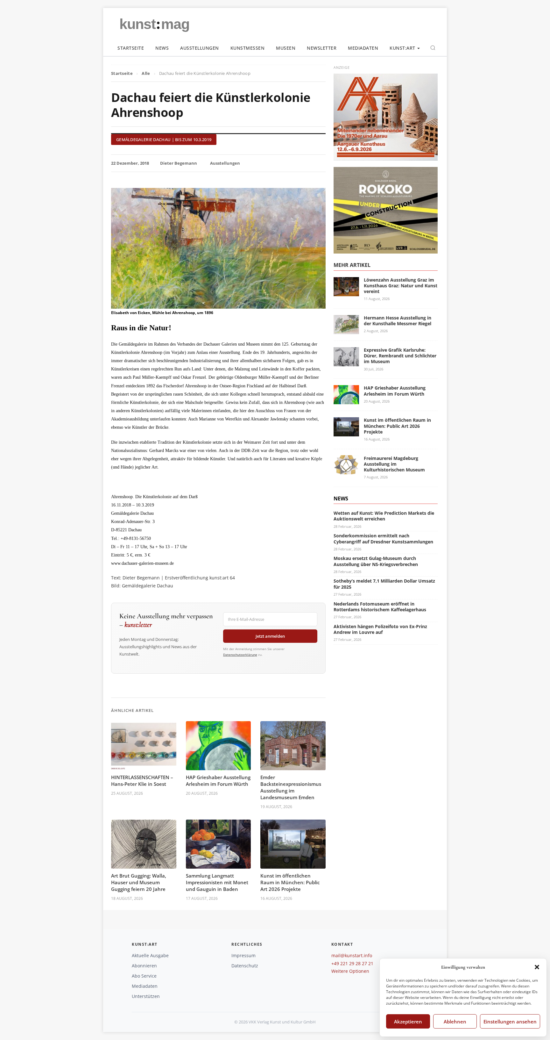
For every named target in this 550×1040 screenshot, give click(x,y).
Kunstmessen (247, 48)
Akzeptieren (408, 1021)
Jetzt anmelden (270, 636)
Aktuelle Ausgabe (150, 955)
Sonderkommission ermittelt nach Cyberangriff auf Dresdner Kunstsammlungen (383, 538)
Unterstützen (146, 996)
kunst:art (402, 48)
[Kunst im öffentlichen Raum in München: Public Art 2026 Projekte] (346, 432)
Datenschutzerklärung (240, 654)
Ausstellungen (199, 48)
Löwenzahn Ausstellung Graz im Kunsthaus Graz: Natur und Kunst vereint (400, 285)
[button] (537, 967)
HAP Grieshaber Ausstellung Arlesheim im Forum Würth (218, 780)
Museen (285, 48)
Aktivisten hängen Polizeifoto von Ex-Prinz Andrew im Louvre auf (380, 629)
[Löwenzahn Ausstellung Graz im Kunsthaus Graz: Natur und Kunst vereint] (346, 292)
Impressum (243, 955)
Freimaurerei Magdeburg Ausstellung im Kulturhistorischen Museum (394, 463)
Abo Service (144, 976)
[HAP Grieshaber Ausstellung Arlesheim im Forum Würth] (346, 400)
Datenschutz (244, 966)
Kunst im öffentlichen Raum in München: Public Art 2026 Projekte (290, 882)
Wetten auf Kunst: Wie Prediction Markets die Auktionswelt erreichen (384, 516)
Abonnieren (144, 966)
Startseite (130, 48)
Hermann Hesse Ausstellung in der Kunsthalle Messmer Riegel (397, 320)
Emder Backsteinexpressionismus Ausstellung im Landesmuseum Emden (290, 787)
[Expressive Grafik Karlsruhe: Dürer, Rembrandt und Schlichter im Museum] (346, 362)
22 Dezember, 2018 (130, 163)
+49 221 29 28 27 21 (352, 963)
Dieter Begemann (178, 163)
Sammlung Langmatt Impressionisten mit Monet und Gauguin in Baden (217, 882)
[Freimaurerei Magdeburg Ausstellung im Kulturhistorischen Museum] (346, 471)
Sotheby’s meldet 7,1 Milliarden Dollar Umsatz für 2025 (384, 584)
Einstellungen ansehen (510, 1021)
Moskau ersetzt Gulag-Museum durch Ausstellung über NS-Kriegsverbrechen (376, 561)
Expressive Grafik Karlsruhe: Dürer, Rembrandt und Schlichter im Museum (400, 355)
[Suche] (433, 47)
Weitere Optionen (350, 971)
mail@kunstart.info (351, 955)
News (162, 48)
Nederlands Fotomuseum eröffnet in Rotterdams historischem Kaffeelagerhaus (380, 606)
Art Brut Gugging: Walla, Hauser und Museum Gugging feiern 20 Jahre (138, 882)
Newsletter (321, 48)
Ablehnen (455, 1021)
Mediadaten (363, 48)
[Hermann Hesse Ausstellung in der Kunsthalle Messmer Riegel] (346, 330)
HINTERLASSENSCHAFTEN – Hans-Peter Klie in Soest (142, 780)
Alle (146, 73)
